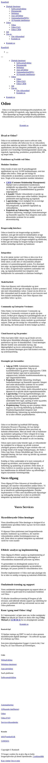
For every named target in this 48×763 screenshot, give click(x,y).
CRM (8, 182)
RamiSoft (5, 2)
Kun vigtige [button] (6, 761)
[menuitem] (18, 9)
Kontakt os (10, 43)
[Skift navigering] (7, 52)
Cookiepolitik (38, 756)
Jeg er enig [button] (15, 761)
